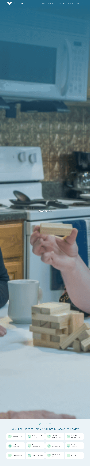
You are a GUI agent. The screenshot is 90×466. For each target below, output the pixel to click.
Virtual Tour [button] (70, 3)
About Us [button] (44, 3)
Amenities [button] (54, 3)
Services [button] (49, 3)
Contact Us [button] (78, 3)
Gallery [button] (59, 3)
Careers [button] (63, 3)
